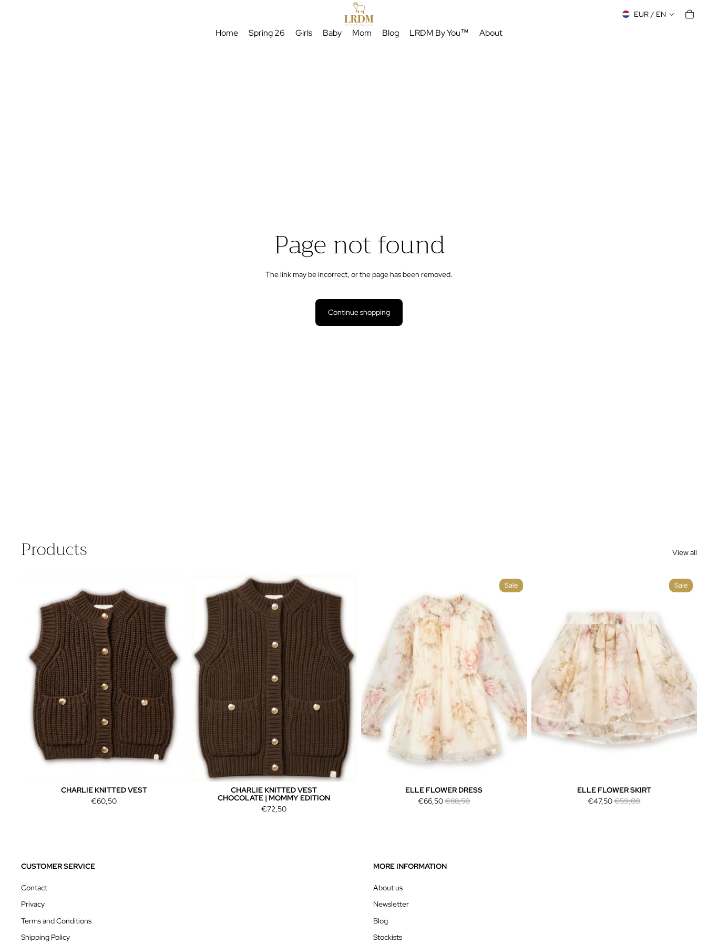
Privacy (33, 904)
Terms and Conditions (56, 921)
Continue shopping (359, 312)
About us (388, 887)
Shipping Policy (45, 937)
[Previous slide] (37, 678)
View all (684, 552)
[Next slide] (171, 678)
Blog (380, 921)
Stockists (387, 937)
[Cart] (689, 14)
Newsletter (391, 904)
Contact (34, 887)
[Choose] (170, 765)
